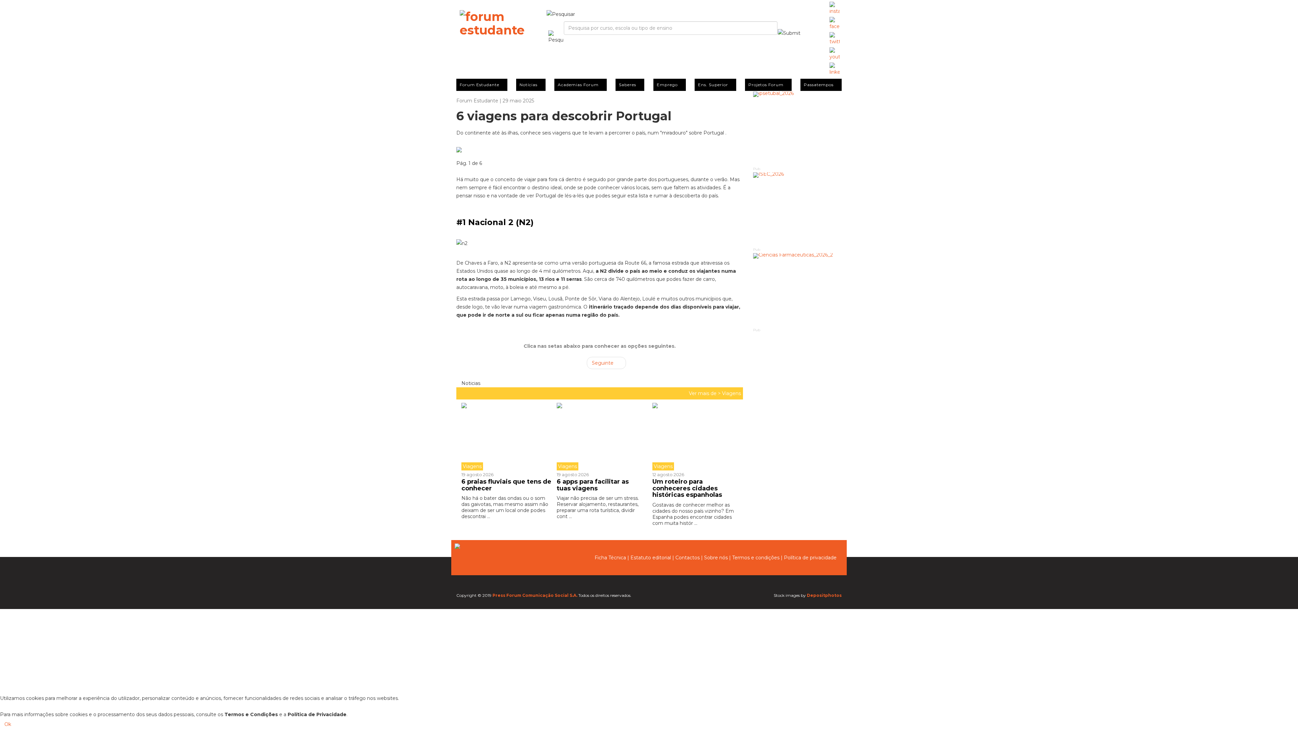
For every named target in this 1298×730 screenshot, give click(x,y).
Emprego (667, 84)
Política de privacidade (810, 558)
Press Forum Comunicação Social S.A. (534, 595)
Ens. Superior (713, 84)
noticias (470, 383)
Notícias (528, 84)
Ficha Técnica (610, 558)
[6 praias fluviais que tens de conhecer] (506, 436)
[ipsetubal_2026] (797, 129)
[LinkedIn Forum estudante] (835, 69)
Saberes (627, 84)
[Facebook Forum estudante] (835, 23)
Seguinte (603, 363)
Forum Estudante (479, 84)
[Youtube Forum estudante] (835, 54)
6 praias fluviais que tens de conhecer (506, 485)
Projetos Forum (766, 84)
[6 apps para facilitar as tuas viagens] (599, 436)
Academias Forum (578, 84)
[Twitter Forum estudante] (835, 39)
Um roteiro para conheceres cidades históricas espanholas (687, 488)
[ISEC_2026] (797, 209)
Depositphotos (824, 595)
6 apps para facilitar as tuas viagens (593, 485)
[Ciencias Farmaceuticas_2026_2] (797, 290)
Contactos (687, 558)
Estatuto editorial (650, 558)
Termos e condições (755, 558)
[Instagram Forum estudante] (835, 8)
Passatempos (819, 84)
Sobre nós (716, 558)
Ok (7, 724)
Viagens (731, 393)
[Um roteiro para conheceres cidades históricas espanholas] (695, 436)
